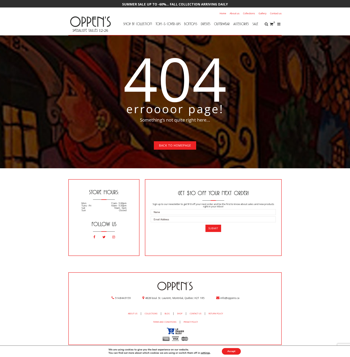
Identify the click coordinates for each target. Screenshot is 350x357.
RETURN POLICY (216, 313)
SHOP (179, 313)
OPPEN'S (90, 21)
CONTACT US (195, 313)
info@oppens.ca (229, 298)
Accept (231, 351)
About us (235, 13)
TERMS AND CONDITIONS (164, 322)
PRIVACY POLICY (191, 322)
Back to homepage (175, 145)
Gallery (262, 13)
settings (205, 353)
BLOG (167, 313)
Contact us (276, 13)
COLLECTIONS (151, 313)
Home (223, 13)
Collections (249, 13)
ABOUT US (132, 313)
